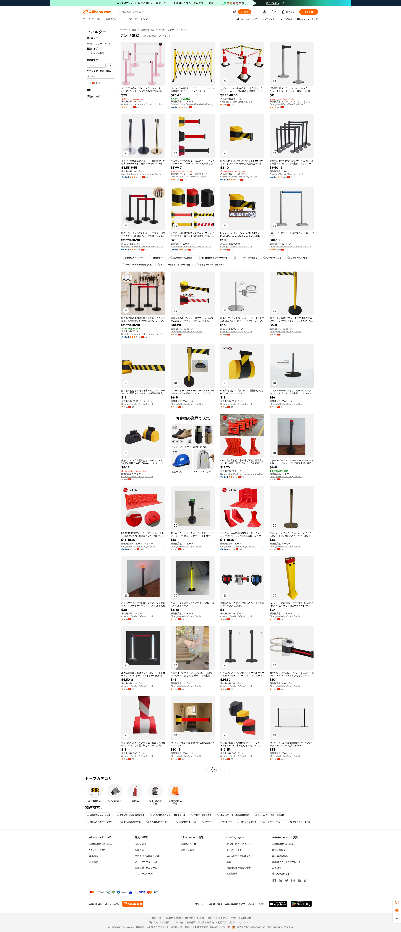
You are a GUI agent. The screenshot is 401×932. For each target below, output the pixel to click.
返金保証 (139, 849)
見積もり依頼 (187, 849)
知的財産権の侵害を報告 (239, 867)
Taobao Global (213, 917)
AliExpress (156, 917)
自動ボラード (158, 258)
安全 (134, 29)
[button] (235, 12)
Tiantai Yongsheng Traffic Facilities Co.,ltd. (191, 246)
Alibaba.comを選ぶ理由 (100, 843)
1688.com (168, 917)
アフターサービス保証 (146, 861)
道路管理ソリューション (100, 815)
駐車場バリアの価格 (299, 258)
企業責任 (93, 855)
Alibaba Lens (95, 904)
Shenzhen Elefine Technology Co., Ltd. (238, 176)
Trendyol (234, 917)
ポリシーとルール (144, 873)
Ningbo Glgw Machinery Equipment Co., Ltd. (241, 474)
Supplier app (215, 904)
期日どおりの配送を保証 (147, 855)
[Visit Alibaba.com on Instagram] (293, 880)
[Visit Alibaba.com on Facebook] (274, 880)
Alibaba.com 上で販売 (282, 843)
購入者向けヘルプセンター (240, 843)
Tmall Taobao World (185, 917)
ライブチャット (234, 849)
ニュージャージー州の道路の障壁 (234, 815)
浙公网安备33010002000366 (251, 927)
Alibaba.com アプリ (235, 904)
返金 (229, 861)
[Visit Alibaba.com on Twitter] (287, 880)
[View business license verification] (228, 927)
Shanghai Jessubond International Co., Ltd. (142, 174)
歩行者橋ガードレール (134, 258)
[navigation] (100, 400)
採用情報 (93, 861)
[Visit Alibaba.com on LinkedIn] (280, 880)
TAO (225, 917)
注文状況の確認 (280, 855)
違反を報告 (232, 873)
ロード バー (227, 822)
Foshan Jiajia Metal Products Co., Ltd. (189, 176)
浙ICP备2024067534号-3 (280, 927)
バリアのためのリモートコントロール (169, 815)
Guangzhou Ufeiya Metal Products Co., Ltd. (142, 104)
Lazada (200, 917)
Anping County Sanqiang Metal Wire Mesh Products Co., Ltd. (193, 104)
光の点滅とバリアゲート (160, 822)
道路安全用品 (147, 29)
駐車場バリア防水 (273, 258)
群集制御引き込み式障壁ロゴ (132, 815)
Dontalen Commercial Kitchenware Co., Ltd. (142, 246)
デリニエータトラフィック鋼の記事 (176, 265)
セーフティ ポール (248, 822)
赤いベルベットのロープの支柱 (271, 815)
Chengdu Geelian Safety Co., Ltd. (236, 101)
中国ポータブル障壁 (202, 815)
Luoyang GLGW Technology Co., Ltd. (139, 546)
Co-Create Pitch (97, 849)
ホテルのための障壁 (132, 822)
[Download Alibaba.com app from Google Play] (301, 904)
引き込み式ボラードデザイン (102, 822)
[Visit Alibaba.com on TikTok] (305, 880)
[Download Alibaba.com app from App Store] (278, 904)
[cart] (274, 12)
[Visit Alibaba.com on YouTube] (299, 880)
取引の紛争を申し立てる (239, 855)
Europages (246, 917)
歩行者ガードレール (187, 822)
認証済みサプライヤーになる (286, 861)
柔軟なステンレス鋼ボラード (212, 265)
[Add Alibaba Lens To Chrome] (132, 904)
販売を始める (278, 849)
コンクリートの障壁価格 (247, 258)
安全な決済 (140, 843)
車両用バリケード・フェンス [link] (173, 29)
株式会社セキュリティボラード (214, 258)
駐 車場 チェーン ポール (300, 822)
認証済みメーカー (189, 843)
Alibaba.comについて (100, 837)
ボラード (209, 822)
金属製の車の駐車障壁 (182, 258)
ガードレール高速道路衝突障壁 (138, 265)
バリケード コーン (273, 822)
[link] (397, 902)
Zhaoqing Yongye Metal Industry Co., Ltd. (289, 174)
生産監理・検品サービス (147, 867)
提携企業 (276, 867)
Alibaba (123, 29)
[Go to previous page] (208, 769)
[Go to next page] (227, 769)
